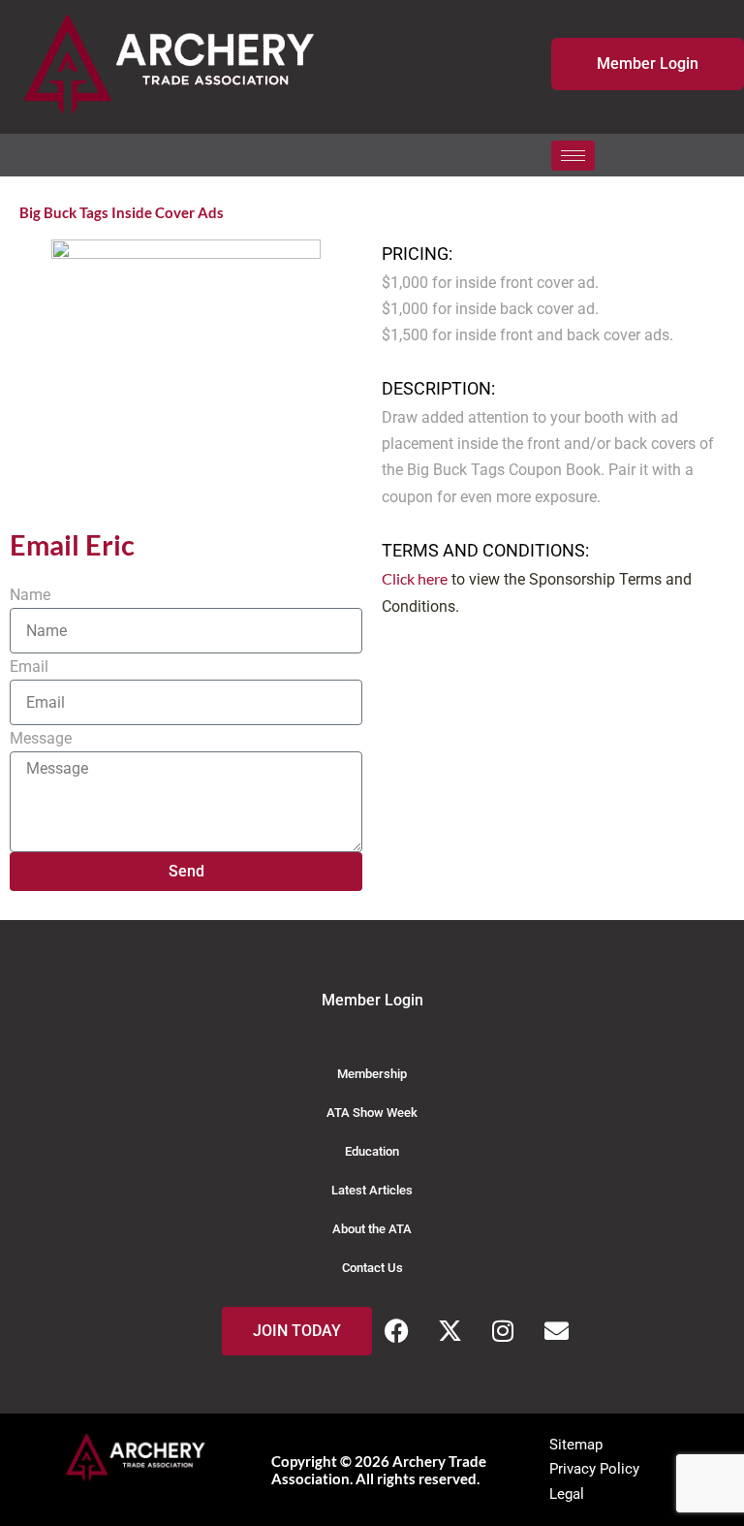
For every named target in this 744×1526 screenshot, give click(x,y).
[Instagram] (503, 1331)
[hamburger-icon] (573, 156)
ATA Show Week (372, 1112)
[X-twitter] (449, 1331)
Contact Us (372, 1267)
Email (29, 666)
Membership (372, 1073)
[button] (607, 155)
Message (41, 738)
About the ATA (372, 1229)
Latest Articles (372, 1190)
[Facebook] (396, 1331)
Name (30, 595)
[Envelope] (556, 1331)
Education (372, 1151)
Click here (415, 578)
